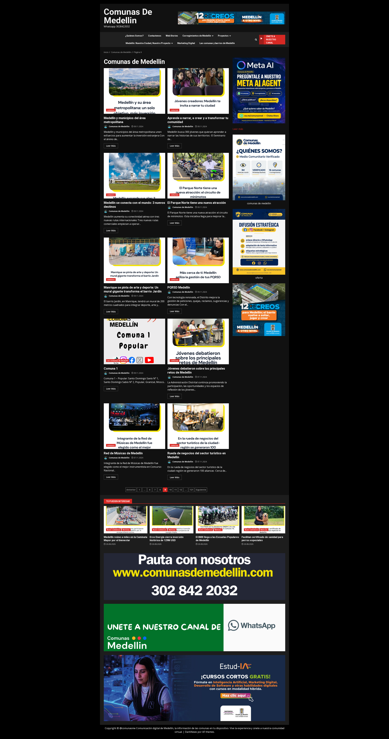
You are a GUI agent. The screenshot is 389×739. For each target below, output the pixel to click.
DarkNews (191, 732)
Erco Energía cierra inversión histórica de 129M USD (171, 519)
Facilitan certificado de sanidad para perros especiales (263, 519)
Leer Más (111, 145)
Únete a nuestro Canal (271, 39)
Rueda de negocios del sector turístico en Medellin (198, 426)
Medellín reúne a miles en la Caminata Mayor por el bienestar (125, 519)
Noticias (126, 530)
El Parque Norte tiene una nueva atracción (198, 175)
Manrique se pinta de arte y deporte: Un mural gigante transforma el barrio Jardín (134, 260)
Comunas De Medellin (128, 16)
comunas (111, 110)
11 (175, 489)
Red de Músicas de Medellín (134, 426)
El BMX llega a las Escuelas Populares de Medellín (217, 519)
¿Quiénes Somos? (134, 36)
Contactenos (154, 36)
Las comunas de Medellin (117, 361)
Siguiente (201, 489)
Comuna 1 (134, 341)
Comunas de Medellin (118, 126)
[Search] (256, 40)
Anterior (131, 489)
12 (180, 489)
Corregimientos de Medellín (196, 36)
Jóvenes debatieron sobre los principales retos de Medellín (198, 341)
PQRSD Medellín (198, 260)
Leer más (238, 129)
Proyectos (223, 36)
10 (170, 489)
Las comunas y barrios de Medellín (217, 43)
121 (191, 489)
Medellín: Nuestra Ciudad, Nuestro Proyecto (148, 43)
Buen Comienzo (113, 530)
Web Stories (172, 36)
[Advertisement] (231, 17)
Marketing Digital (186, 43)
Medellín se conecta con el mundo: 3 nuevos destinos (134, 175)
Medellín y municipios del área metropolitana (134, 91)
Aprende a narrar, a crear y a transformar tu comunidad (198, 91)
